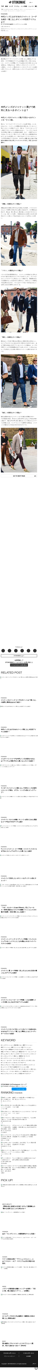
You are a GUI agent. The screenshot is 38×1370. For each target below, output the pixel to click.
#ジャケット (9, 1062)
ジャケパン (22, 29)
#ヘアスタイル (16, 1049)
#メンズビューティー (7, 1056)
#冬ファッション (26, 1047)
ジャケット (16, 9)
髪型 (36, 6)
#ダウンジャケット (29, 1065)
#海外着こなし (18, 1045)
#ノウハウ (27, 1056)
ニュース (31, 6)
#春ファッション (16, 1047)
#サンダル (32, 1060)
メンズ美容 (24, 6)
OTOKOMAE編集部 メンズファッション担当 (15, 24)
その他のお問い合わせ (28, 1353)
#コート (8, 1054)
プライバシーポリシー (9, 1356)
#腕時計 (21, 1056)
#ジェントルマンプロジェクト (9, 1069)
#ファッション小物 (23, 1067)
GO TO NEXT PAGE (24, 476)
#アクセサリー (27, 1073)
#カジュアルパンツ (6, 1065)
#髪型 (20, 1051)
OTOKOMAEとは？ (19, 656)
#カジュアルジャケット (8, 1073)
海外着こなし (5, 30)
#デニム (3, 1054)
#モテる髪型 (13, 1067)
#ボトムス (15, 1051)
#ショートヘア (5, 1067)
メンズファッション (8, 9)
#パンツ (34, 1054)
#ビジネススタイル (18, 1065)
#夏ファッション (27, 1045)
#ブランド (22, 1058)
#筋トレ (16, 1056)
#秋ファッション (6, 1047)
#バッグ (3, 1062)
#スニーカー (4, 1049)
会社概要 (28, 1356)
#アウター (30, 1049)
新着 (6, 6)
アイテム (16, 6)
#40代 (24, 1071)
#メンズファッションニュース (9, 1058)
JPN (30, 2)
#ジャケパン (30, 1071)
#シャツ (9, 1051)
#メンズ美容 (18, 1073)
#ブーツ (23, 1062)
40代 (3, 29)
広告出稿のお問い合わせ (9, 1353)
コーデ (11, 6)
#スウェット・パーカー (8, 1071)
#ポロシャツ (18, 1071)
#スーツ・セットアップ (29, 1051)
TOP (2, 6)
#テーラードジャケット (24, 1054)
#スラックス (25, 1060)
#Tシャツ (24, 1049)
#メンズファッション (7, 1045)
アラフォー (8, 29)
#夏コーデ (4, 1051)
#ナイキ (21, 1069)
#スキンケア (17, 1062)
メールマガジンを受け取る (19, 665)
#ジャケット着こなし (30, 1069)
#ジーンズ (14, 1054)
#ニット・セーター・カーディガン (11, 1060)
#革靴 (10, 1049)
